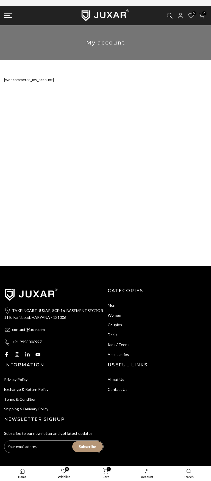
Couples (115, 324)
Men (111, 304)
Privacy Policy (15, 379)
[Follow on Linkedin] (27, 354)
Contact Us (117, 388)
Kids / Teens (118, 344)
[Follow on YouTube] (37, 354)
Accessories (118, 354)
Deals (112, 334)
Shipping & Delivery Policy (26, 408)
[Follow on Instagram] (17, 354)
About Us (116, 379)
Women (114, 314)
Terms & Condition (20, 398)
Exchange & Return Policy (26, 388)
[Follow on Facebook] (6, 354)
